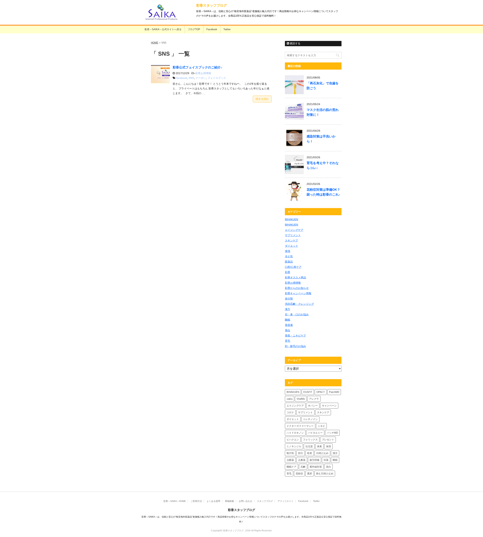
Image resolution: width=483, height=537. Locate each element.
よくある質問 (213, 501)
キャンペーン (329, 405)
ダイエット (291, 245)
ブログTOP (194, 29)
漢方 (287, 309)
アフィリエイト (285, 501)
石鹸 (303, 466)
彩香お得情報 (203, 73)
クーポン (200, 77)
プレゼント (328, 439)
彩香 (287, 272)
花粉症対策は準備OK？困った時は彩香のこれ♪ (323, 192)
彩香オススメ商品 (295, 277)
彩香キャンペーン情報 (298, 293)
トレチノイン (310, 419)
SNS (191, 77)
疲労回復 (314, 460)
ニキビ (321, 426)
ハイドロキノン (295, 432)
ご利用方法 (196, 501)
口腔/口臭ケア (293, 266)
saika (289, 398)
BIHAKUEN (291, 219)
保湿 (287, 251)
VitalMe (301, 398)
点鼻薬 (301, 460)
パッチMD (332, 432)
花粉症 (299, 473)
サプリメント (293, 235)
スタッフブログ (265, 501)
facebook (181, 77)
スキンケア (291, 240)
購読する (294, 43)
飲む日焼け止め (324, 473)
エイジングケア (294, 229)
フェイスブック (217, 77)
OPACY (320, 392)
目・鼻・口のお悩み (297, 314)
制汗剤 (290, 453)
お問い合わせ (245, 501)
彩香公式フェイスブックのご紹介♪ (197, 67)
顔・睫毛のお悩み (295, 346)
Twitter (227, 29)
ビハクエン (293, 439)
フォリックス (310, 439)
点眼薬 (290, 460)
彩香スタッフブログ (211, 5)
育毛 (287, 340)
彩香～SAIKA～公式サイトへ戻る (163, 29)
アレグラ (314, 398)
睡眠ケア (291, 466)
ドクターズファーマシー (300, 426)
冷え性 (289, 256)
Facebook (211, 29)
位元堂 (309, 446)
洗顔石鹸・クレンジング (299, 303)
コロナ (290, 412)
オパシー (313, 405)
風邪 (309, 473)
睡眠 (287, 319)
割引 (300, 453)
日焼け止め (322, 453)
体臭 (319, 446)
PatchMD (334, 392)
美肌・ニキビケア (295, 335)
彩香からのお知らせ (297, 288)
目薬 (326, 460)
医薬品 (289, 261)
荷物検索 (229, 501)
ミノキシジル (294, 446)
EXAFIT (307, 392)
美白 (287, 330)
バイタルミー (315, 432)
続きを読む (262, 98)
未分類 (289, 298)
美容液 (289, 325)
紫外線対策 (316, 466)
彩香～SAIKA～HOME (174, 501)
